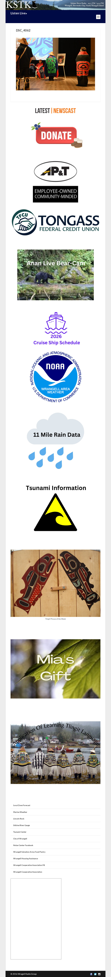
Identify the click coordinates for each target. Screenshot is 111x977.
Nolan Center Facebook (23, 845)
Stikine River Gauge (21, 825)
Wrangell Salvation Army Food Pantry (29, 852)
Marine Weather (20, 812)
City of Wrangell (20, 838)
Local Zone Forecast (21, 805)
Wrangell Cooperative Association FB (29, 865)
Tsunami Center (19, 832)
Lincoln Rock (18, 818)
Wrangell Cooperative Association (27, 872)
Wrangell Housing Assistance (25, 858)
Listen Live (18, 13)
